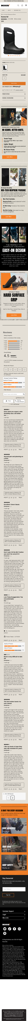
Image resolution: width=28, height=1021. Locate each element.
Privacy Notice (12, 1014)
